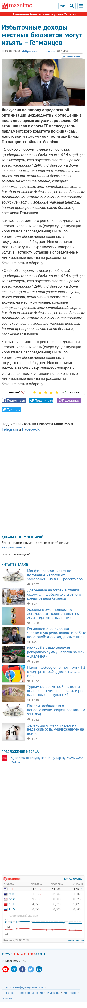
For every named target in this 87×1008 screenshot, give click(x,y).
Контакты (70, 993)
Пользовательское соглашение (22, 993)
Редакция (53, 993)
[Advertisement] (43, 485)
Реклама (7, 998)
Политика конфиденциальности (23, 987)
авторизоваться (13, 547)
